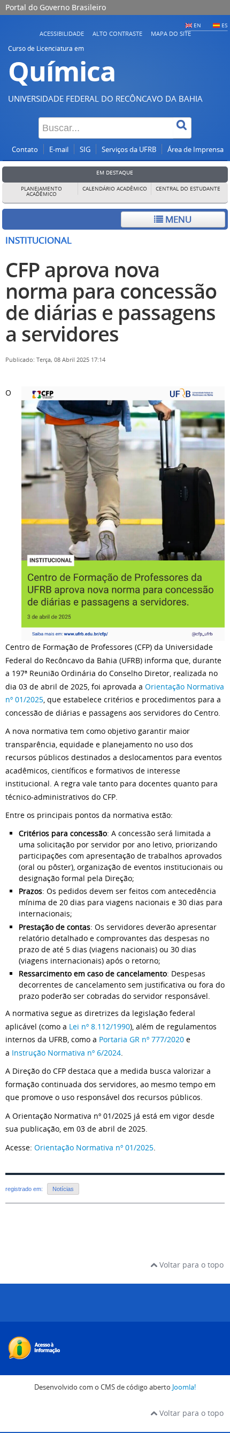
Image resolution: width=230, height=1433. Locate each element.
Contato (25, 149)
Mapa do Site (171, 33)
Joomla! (184, 1387)
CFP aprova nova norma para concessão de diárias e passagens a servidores (111, 301)
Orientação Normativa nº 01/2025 (94, 1147)
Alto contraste (117, 33)
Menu (177, 219)
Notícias (63, 1189)
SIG (85, 149)
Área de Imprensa (195, 149)
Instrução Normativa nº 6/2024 (66, 1053)
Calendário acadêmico (114, 188)
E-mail (58, 149)
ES (224, 25)
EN (197, 25)
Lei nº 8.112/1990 (99, 1026)
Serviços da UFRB (129, 149)
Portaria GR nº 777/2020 (141, 1039)
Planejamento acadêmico (41, 191)
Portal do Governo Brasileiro (55, 7)
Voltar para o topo (190, 1265)
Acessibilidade (62, 33)
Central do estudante (188, 188)
